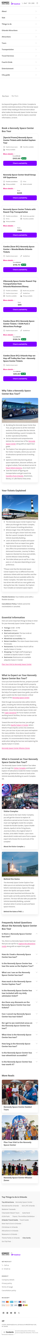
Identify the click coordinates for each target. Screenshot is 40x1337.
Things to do (7, 24)
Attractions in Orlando (10, 1230)
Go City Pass (6, 1241)
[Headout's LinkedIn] (3, 1313)
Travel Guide (24, 1220)
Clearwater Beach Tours (10, 1213)
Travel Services (8, 55)
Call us (6, 1265)
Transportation (8, 49)
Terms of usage (7, 1287)
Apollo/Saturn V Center (19, 725)
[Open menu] (37, 3)
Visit (3, 17)
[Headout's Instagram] (7, 1313)
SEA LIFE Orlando (28, 1206)
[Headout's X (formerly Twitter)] (19, 1313)
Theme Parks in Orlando (11, 1238)
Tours (4, 43)
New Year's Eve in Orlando (11, 1223)
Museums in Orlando (9, 1234)
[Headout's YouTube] (11, 1313)
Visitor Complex (20, 768)
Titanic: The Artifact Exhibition (23, 1216)
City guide (6, 74)
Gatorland (26, 1213)
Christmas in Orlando (10, 1227)
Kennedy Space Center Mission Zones (16, 748)
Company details (8, 1280)
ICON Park (6, 1216)
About (4, 11)
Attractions (6, 36)
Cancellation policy (9, 1290)
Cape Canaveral (10, 712)
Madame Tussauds (9, 1209)
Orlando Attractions (9, 30)
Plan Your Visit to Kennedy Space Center (17, 664)
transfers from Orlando (14, 476)
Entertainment (7, 68)
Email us (7, 1269)
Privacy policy (7, 1283)
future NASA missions (14, 468)
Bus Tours (5, 96)
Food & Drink (7, 62)
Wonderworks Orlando (10, 1206)
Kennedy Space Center (20, 697)
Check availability (20, 163)
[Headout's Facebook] (15, 1313)
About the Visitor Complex (14, 846)
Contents (10, 1332)
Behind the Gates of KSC (13, 911)
